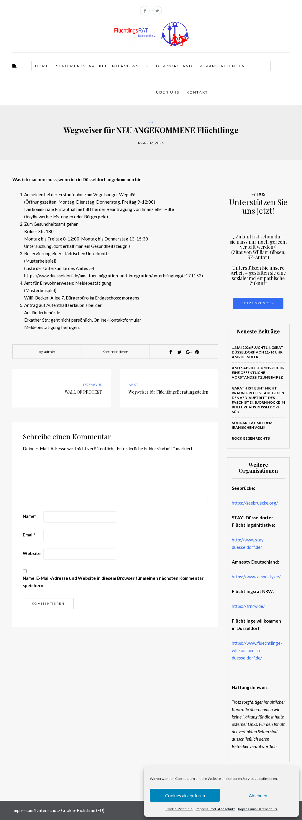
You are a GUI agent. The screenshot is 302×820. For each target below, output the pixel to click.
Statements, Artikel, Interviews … (99, 66)
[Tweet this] (179, 352)
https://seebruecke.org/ (255, 502)
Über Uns (167, 92)
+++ (151, 122)
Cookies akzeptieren (185, 795)
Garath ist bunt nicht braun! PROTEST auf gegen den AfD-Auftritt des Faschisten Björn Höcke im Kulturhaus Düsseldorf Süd (258, 400)
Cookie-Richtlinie (179, 809)
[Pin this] (197, 352)
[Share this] (170, 352)
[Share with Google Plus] (188, 352)
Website (32, 553)
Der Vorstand (174, 66)
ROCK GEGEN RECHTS (251, 438)
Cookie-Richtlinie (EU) (82, 810)
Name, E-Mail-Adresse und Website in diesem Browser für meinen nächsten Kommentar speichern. (113, 581)
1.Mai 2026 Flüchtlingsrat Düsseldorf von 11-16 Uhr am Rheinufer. (257, 352)
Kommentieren (115, 351)
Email (29, 534)
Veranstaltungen (222, 66)
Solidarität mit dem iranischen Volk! (252, 425)
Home (42, 66)
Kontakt (197, 92)
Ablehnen (258, 795)
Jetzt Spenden (258, 303)
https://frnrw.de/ (248, 606)
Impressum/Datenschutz (215, 809)
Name (29, 516)
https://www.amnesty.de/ (256, 576)
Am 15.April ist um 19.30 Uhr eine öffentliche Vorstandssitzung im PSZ (258, 372)
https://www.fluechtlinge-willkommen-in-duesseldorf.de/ (257, 650)
